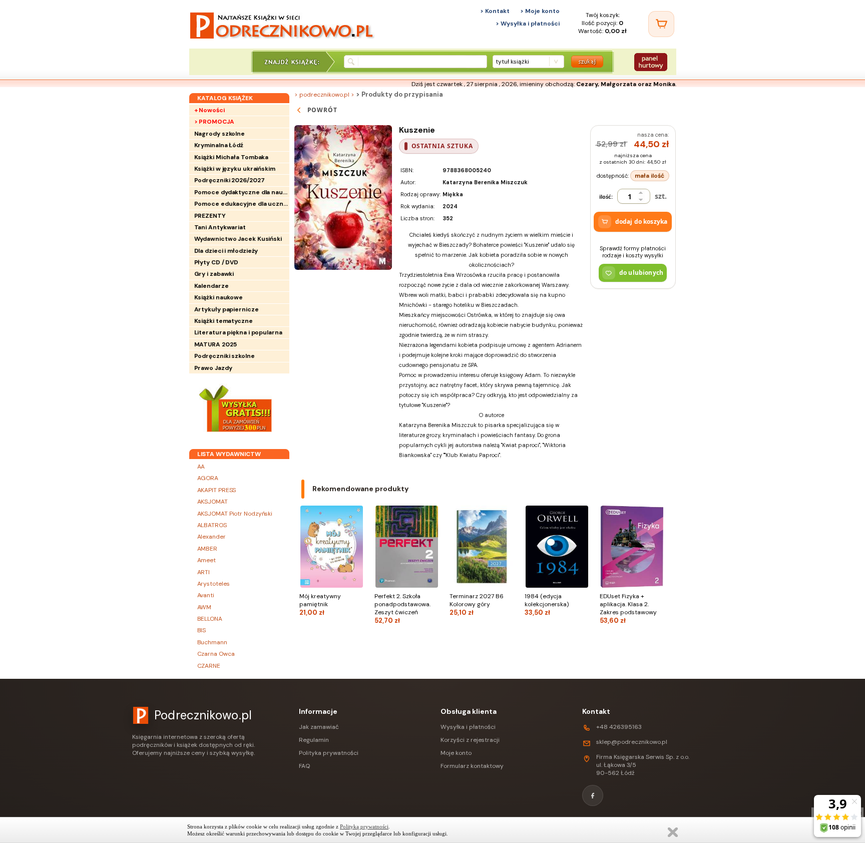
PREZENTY (210, 216)
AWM (204, 607)
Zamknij (673, 832)
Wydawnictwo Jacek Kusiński (238, 239)
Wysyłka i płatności (468, 727)
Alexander (211, 537)
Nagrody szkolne (219, 134)
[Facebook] (592, 795)
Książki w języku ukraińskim (234, 169)
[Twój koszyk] (661, 24)
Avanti (205, 595)
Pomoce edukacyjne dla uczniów (241, 204)
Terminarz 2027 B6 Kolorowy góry (477, 604)
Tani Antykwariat (220, 227)
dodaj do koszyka (641, 221)
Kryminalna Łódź (219, 145)
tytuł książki (512, 62)
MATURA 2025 (215, 344)
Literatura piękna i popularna (238, 332)
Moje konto (456, 753)
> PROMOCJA (214, 122)
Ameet (206, 560)
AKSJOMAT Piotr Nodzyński (235, 514)
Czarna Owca (216, 654)
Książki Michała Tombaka (231, 157)
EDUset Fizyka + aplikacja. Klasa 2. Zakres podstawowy (628, 608)
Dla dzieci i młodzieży (226, 251)
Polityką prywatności (364, 826)
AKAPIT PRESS (216, 490)
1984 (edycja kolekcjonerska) (547, 604)
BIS (201, 630)
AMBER (207, 549)
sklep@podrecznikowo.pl (631, 742)
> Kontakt (495, 11)
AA (201, 467)
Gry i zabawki (214, 274)
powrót (322, 110)
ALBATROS (212, 525)
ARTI (203, 572)
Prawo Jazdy (213, 368)
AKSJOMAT (212, 502)
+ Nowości (209, 110)
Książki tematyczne (223, 321)
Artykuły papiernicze (226, 309)
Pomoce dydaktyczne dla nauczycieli (241, 192)
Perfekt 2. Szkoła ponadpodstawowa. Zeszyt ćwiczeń (402, 608)
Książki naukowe (218, 297)
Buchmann (212, 642)
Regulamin (314, 740)
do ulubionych (641, 272)
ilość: (606, 196)
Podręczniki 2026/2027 (229, 180)
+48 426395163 (619, 727)
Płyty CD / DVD (216, 262)
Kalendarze (211, 286)
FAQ (304, 766)
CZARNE (208, 666)
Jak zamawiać (319, 727)
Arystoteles (213, 584)
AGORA (208, 478)
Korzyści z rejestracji (470, 740)
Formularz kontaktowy (472, 766)
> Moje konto (540, 11)
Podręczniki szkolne (224, 356)
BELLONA (209, 619)
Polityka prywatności (328, 753)
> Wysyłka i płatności (528, 24)
